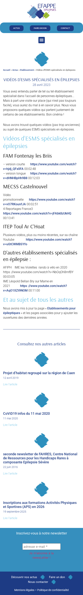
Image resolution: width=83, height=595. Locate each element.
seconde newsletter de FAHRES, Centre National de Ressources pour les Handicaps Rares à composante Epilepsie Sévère (40, 458)
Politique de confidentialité (53, 590)
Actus (15, 70)
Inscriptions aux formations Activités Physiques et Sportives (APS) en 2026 (40, 505)
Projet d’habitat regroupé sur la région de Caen (39, 373)
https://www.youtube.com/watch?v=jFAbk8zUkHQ (37, 213)
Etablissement (27, 70)
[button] (41, 40)
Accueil (6, 70)
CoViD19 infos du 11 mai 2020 (26, 413)
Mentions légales (24, 590)
